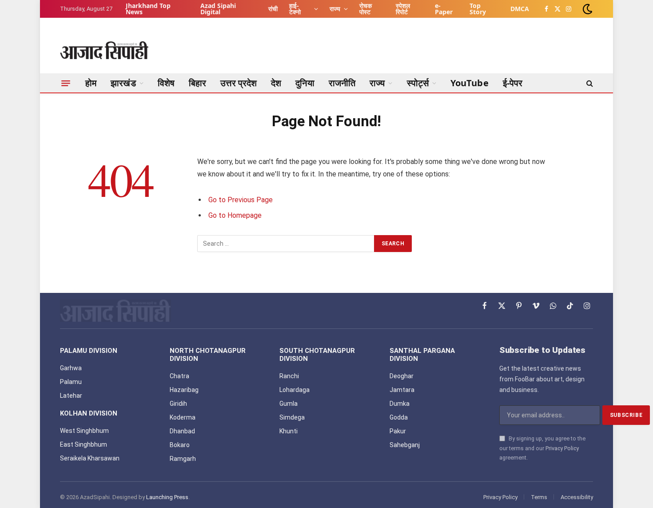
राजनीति (342, 83)
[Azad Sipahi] (104, 50)
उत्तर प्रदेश (238, 83)
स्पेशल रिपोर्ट (403, 8)
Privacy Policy (562, 448)
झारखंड (123, 83)
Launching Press (167, 497)
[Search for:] (286, 243)
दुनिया (304, 83)
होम (90, 83)
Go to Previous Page (240, 200)
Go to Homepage (235, 215)
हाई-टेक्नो (295, 8)
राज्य (335, 8)
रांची (273, 8)
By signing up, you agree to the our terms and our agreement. (542, 448)
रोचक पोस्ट (365, 8)
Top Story (478, 8)
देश (276, 83)
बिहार (197, 83)
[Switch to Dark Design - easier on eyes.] (586, 9)
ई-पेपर (513, 83)
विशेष (166, 83)
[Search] (589, 83)
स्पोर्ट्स (418, 83)
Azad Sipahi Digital (218, 8)
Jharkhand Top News (148, 8)
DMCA (519, 8)
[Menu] (65, 83)
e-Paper (444, 8)
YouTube (469, 83)
